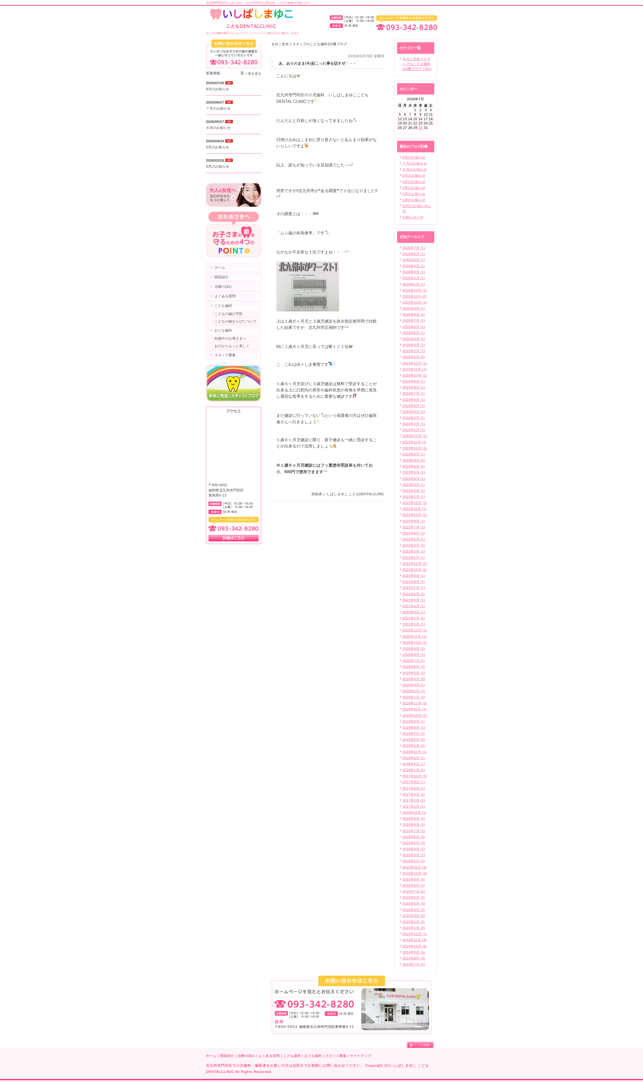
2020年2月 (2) (413, 691)
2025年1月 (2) (413, 357)
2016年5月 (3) (413, 843)
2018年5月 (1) (413, 764)
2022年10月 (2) (414, 515)
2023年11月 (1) (414, 442)
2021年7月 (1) (413, 588)
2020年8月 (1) (413, 655)
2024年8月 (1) (413, 387)
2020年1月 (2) (413, 697)
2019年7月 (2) (413, 734)
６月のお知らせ (414, 169)
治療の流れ (246, 1056)
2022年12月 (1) (414, 503)
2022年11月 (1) (414, 509)
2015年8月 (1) (413, 885)
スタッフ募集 (336, 1056)
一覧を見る (253, 73)
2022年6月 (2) (413, 533)
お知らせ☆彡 (412, 217)
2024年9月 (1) (413, 381)
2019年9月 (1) (413, 721)
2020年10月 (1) (414, 643)
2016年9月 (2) (413, 819)
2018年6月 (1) (413, 758)
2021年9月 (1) (413, 576)
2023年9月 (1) (413, 454)
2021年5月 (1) (413, 600)
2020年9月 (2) (413, 649)
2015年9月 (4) (413, 879)
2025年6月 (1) (413, 327)
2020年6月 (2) (413, 667)
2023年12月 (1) (414, 436)
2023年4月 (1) (413, 479)
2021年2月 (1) (413, 618)
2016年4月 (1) (413, 849)
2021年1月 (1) (413, 624)
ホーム (211, 1056)
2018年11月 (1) (414, 752)
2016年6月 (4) (413, 837)
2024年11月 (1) (414, 369)
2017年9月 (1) (413, 782)
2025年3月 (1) (413, 345)
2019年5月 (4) (413, 746)
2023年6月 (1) (413, 466)
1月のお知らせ (413, 200)
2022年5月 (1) (413, 539)
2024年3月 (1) (413, 418)
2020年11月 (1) (414, 637)
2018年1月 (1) (413, 770)
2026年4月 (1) (413, 266)
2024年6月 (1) (413, 400)
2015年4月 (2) (413, 910)
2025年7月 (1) (413, 321)
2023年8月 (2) (413, 460)
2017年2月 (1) (413, 800)
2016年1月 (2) (413, 861)
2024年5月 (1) (413, 406)
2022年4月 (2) (413, 545)
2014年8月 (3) (413, 958)
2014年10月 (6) (414, 946)
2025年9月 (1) (413, 308)
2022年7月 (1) (413, 527)
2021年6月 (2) (413, 594)
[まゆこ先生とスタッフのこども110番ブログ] (233, 400)
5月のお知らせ (413, 175)
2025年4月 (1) (413, 339)
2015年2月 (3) (413, 922)
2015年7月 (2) (413, 891)
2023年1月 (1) (413, 497)
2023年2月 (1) (413, 491)
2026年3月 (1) (413, 272)
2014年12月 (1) (414, 934)
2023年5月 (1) (413, 472)
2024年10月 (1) (414, 375)
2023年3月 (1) (413, 485)
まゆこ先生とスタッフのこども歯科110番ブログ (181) (417, 64)
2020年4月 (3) (413, 679)
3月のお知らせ (413, 188)
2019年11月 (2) (414, 709)
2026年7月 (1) (413, 248)
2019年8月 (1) (413, 728)
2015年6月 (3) (413, 897)
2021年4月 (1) (413, 606)
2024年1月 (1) (413, 430)
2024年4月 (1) (413, 412)
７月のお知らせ (414, 163)
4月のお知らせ (413, 182)
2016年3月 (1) (413, 855)
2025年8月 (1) (413, 314)
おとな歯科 (313, 1056)
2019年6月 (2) (413, 740)
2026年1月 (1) (413, 284)
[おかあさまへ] (233, 256)
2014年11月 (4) (414, 940)
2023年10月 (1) (414, 448)
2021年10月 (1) (414, 570)
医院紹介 (227, 1056)
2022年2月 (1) (413, 551)
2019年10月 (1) (414, 715)
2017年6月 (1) (413, 788)
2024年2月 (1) (413, 424)
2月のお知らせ (413, 194)
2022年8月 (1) (413, 521)
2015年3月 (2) (413, 916)
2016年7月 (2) (413, 831)
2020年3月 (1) (413, 685)
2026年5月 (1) (413, 260)
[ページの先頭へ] (422, 1045)
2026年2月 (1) (413, 278)
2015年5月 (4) (413, 903)
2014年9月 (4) (413, 952)
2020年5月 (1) (413, 673)
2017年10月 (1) (414, 776)
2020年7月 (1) (413, 661)
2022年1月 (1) (413, 558)
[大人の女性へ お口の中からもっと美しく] (233, 205)
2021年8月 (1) (413, 582)
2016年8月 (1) (413, 825)
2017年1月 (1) (413, 806)
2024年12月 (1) (414, 363)
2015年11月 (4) (414, 867)
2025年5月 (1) (413, 333)
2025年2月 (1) (413, 351)
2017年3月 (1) (413, 794)
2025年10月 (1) (414, 302)
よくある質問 (269, 1056)
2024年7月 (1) (413, 393)
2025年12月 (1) (414, 290)
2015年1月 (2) (413, 928)
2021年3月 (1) (413, 612)
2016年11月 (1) (414, 812)
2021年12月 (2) (414, 564)
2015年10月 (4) (414, 873)
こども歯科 (292, 1056)
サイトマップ (360, 1056)
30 (420, 128)
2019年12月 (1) (414, 703)
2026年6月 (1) (413, 254)
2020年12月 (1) (414, 630)
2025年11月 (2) (414, 296)
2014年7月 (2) (413, 964)
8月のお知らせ (413, 157)
